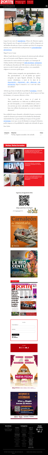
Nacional (6, 134)
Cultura (24, 434)
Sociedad (17, 434)
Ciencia (24, 444)
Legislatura (17, 433)
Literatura (24, 436)
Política (17, 427)
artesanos (38, 63)
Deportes (31, 446)
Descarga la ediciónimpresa (20, 2)
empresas (7, 121)
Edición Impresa (8, 429)
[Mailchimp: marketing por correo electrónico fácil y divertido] (15, 337)
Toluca (30, 430)
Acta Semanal (8, 430)
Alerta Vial (30, 447)
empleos (33, 91)
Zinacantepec (31, 433)
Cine (24, 437)
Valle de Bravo (29, 63)
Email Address (15, 325)
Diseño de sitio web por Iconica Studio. (34, 451)
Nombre (13, 329)
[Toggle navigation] (46, 6)
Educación (17, 442)
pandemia (21, 41)
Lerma (30, 434)
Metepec (31, 432)
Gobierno (17, 429)
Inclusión (24, 430)
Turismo (24, 446)
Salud (17, 443)
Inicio (8, 427)
